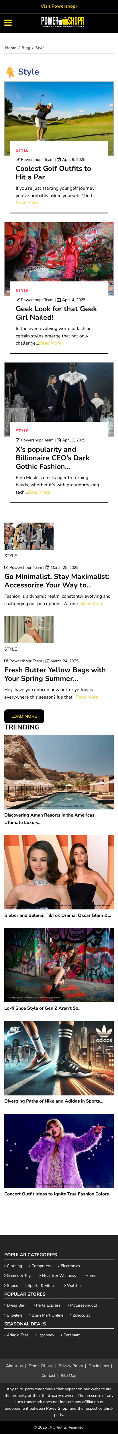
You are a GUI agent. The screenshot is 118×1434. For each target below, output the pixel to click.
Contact (48, 1375)
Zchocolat (81, 1315)
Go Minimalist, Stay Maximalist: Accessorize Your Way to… (56, 581)
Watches (74, 1285)
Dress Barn (16, 1305)
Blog (25, 48)
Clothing (14, 1266)
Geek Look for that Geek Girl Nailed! (56, 313)
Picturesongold (83, 1305)
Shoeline (14, 1315)
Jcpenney (45, 1335)
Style (22, 150)
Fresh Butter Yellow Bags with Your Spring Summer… (55, 674)
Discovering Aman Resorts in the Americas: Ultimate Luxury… (50, 819)
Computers (40, 1266)
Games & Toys (19, 1275)
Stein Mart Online (47, 1315)
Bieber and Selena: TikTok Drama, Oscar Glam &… (57, 915)
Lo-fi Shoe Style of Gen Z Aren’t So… (43, 1008)
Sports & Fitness (42, 1285)
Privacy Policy (71, 1366)
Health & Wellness (58, 1275)
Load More (24, 716)
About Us (14, 1366)
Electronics (70, 1266)
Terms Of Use (41, 1366)
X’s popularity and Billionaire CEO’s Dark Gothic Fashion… (52, 458)
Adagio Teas (17, 1335)
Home (10, 48)
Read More (27, 203)
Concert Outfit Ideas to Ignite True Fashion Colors (56, 1194)
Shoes (12, 1285)
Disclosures (98, 1366)
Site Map (68, 1375)
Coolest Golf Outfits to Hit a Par (53, 173)
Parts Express (48, 1305)
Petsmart (71, 1335)
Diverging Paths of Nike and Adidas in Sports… (53, 1101)
